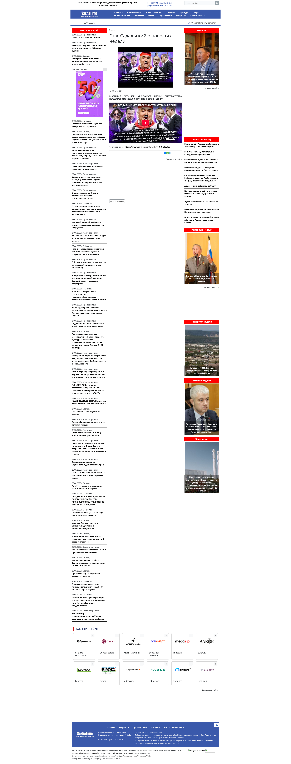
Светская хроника (121, 15)
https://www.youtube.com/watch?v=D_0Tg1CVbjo (147, 147)
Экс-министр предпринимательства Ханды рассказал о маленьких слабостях (88, 616)
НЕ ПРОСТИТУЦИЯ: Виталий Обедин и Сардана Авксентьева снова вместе (89, 238)
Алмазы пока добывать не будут (200, 186)
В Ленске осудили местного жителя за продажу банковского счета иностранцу (89, 265)
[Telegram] (170, 153)
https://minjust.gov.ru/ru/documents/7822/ (134, 756)
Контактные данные (174, 727)
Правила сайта (140, 727)
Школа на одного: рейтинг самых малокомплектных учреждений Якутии (200, 194)
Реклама (155, 727)
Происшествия (134, 12)
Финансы (139, 15)
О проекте (124, 727)
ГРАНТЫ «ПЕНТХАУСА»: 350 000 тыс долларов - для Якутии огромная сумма (88, 475)
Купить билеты (197, 15)
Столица (171, 12)
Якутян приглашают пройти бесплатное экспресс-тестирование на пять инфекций (88, 563)
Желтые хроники (154, 12)
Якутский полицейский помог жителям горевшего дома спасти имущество (88, 225)
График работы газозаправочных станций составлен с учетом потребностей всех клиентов (88, 252)
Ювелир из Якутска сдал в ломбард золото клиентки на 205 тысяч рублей (89, 48)
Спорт (195, 12)
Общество (181, 15)
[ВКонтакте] (165, 153)
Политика (118, 12)
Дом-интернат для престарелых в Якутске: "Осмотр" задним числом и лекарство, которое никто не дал (88, 374)
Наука (151, 15)
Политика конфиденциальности (110, 739)
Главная (111, 727)
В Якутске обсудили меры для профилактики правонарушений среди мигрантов (88, 539)
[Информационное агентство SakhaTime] (89, 13)
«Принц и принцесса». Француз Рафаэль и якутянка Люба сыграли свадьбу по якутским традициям (201, 178)
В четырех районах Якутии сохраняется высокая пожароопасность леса (85, 196)
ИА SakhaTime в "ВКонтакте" (203, 23)
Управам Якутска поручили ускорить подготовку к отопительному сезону (85, 526)
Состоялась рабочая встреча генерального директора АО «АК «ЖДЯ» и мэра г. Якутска (87, 587)
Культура (184, 12)
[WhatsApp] (167, 153)
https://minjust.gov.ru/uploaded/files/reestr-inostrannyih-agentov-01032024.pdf (102, 753)
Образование (165, 15)
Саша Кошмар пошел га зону (86, 37)
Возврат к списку (117, 201)
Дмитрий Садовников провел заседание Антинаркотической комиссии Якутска (87, 61)
